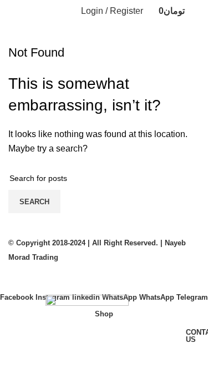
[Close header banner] (14, 278)
